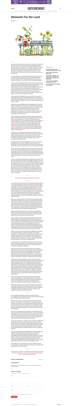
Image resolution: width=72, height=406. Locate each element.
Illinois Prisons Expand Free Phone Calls (52, 73)
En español (20, 11)
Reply (11, 368)
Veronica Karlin (14, 20)
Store (45, 11)
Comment (12, 375)
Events (52, 11)
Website (12, 390)
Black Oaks (36, 119)
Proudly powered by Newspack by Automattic (30, 404)
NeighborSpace (14, 111)
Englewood (21, 107)
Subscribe (48, 11)
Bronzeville (32, 201)
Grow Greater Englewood (16, 77)
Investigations (30, 11)
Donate (56, 11)
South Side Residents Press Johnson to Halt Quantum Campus (53, 70)
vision (31, 107)
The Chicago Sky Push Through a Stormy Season (53, 85)
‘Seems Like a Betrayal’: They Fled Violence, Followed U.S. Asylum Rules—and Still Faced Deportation (52, 77)
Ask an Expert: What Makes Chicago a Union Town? (52, 81)
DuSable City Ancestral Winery (23, 128)
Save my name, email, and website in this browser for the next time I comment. (22, 394)
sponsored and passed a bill (31, 185)
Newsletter (41, 11)
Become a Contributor (36, 11)
